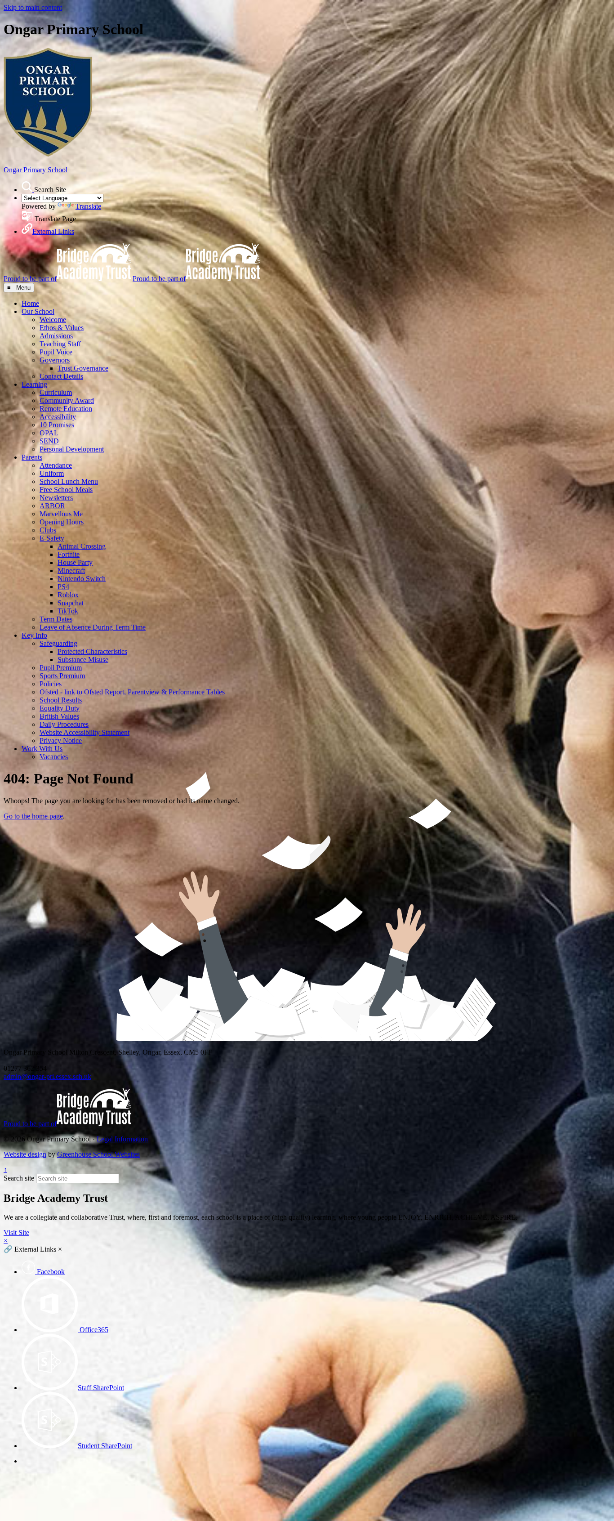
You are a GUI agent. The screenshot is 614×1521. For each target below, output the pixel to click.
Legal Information (122, 1139)
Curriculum (56, 392)
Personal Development (72, 449)
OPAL (49, 433)
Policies (51, 684)
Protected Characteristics (92, 651)
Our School (38, 311)
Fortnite (69, 554)
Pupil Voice (56, 352)
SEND (49, 441)
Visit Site (16, 1232)
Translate (88, 206)
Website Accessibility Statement (84, 732)
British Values (59, 716)
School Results (61, 700)
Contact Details (61, 376)
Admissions (56, 336)
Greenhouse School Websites (98, 1154)
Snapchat (71, 603)
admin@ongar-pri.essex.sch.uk (47, 1076)
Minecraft (71, 570)
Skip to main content (33, 7)
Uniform (52, 473)
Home (30, 303)
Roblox (68, 595)
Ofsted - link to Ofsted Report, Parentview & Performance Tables (132, 692)
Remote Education (66, 408)
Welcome (53, 319)
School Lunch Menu (69, 481)
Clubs (48, 530)
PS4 (63, 587)
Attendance (56, 465)
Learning (34, 384)
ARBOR (52, 506)
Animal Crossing (82, 546)
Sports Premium (62, 676)
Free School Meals (66, 489)
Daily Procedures (64, 724)
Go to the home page (33, 816)
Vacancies (54, 756)
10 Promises (57, 425)
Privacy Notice (61, 740)
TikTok (68, 611)
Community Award (67, 400)
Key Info (34, 635)
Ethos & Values (62, 327)
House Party (75, 562)
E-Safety (52, 538)
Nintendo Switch (82, 578)
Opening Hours (62, 522)
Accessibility (58, 417)
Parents (32, 457)
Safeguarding (58, 643)
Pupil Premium (61, 667)
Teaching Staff (60, 344)
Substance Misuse (83, 659)
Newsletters (56, 497)
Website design (25, 1154)
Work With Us (42, 748)
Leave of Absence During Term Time (93, 627)
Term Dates (56, 619)
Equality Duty (60, 708)
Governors (55, 360)
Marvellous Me (61, 514)
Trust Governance (83, 368)
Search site (19, 1178)
